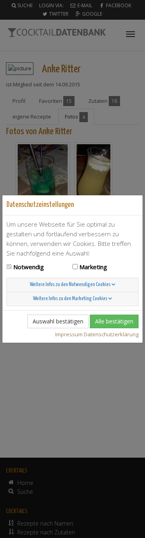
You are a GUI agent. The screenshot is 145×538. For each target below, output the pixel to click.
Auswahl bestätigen (58, 321)
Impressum (69, 334)
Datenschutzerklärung (111, 334)
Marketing (93, 267)
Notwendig (28, 267)
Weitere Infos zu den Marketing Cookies (70, 298)
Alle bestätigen (114, 321)
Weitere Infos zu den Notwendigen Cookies (71, 284)
